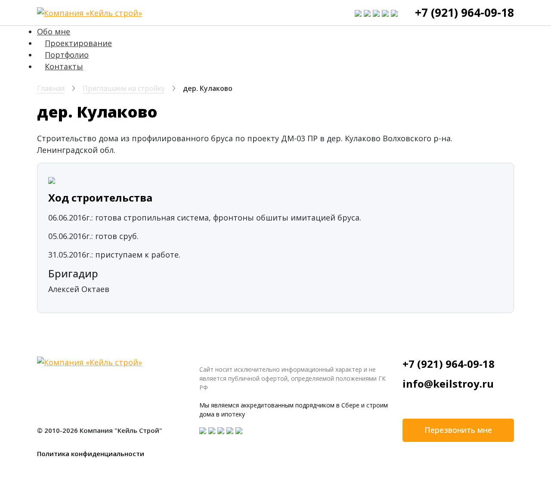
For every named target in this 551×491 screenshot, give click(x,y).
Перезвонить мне (458, 430)
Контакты (64, 66)
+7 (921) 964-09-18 (464, 12)
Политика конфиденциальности (90, 453)
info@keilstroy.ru (448, 383)
